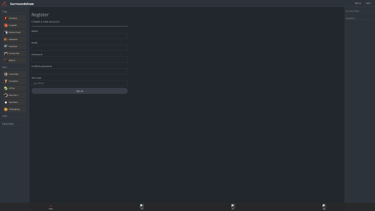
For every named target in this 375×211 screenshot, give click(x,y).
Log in (368, 3)
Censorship (13, 74)
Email (34, 42)
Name (34, 30)
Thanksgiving (14, 109)
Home (51, 209)
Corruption (13, 81)
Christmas (13, 18)
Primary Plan (14, 53)
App (324, 209)
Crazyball (13, 25)
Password (36, 54)
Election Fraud (15, 32)
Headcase (13, 46)
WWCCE (12, 60)
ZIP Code (36, 77)
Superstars (13, 102)
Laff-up (12, 88)
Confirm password (41, 66)
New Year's (13, 95)
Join (233, 209)
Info (142, 209)
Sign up (358, 3)
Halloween (13, 39)
